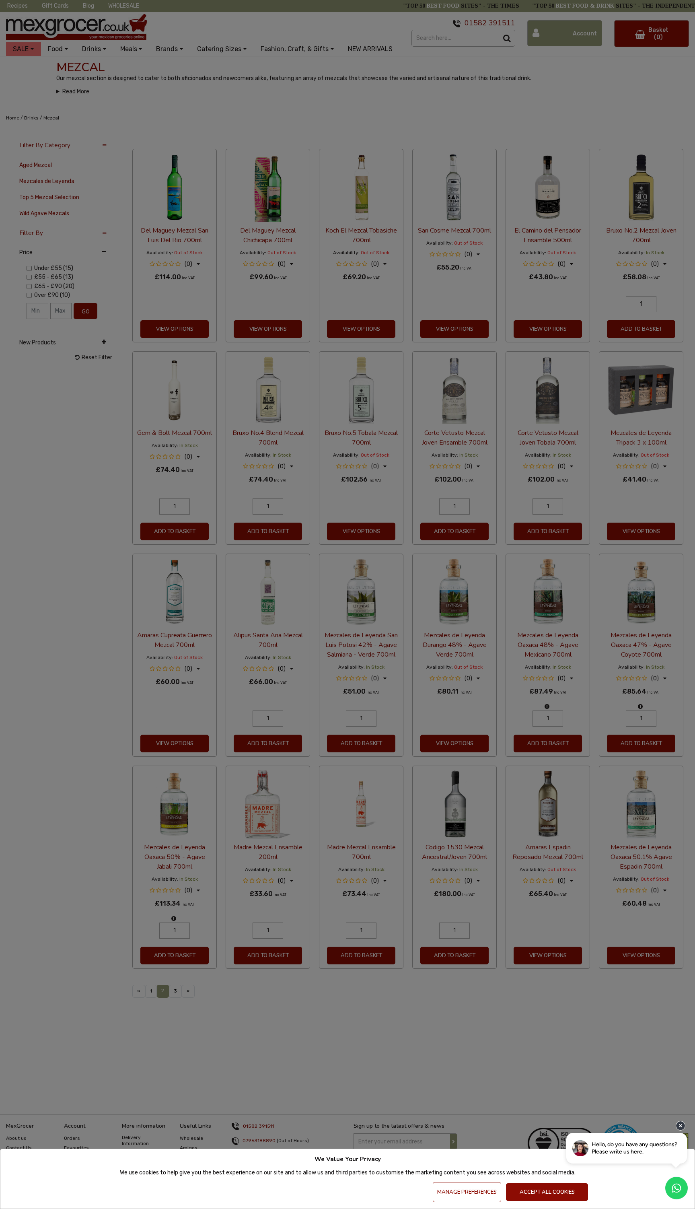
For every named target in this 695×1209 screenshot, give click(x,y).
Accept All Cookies (547, 1192)
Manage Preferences (467, 1192)
